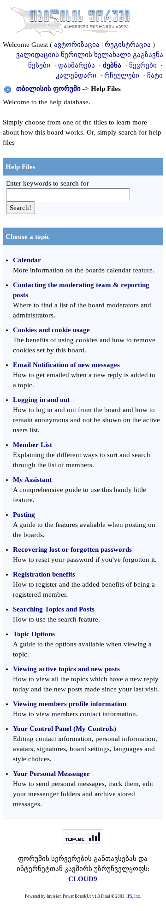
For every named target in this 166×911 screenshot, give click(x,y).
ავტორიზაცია (77, 44)
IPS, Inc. (133, 896)
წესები (39, 65)
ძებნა (112, 65)
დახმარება (76, 65)
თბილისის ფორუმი (48, 88)
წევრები (143, 65)
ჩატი (155, 75)
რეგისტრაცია (128, 44)
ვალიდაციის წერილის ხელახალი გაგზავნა (89, 54)
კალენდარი (76, 75)
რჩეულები (121, 75)
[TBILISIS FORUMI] (70, 19)
